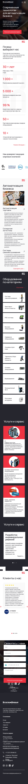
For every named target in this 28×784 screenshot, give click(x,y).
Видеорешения (9, 379)
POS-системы (9, 318)
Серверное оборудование (9, 338)
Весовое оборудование (9, 328)
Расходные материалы (8, 399)
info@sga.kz (14, 691)
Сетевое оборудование (9, 368)
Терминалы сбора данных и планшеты (10, 358)
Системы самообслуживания (11, 297)
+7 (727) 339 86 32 (13, 688)
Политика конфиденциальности (12, 773)
